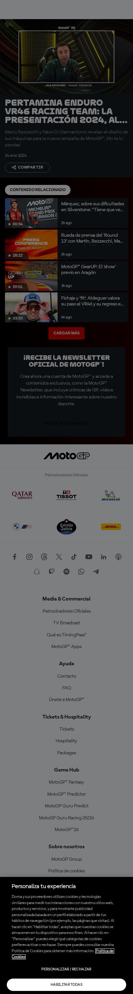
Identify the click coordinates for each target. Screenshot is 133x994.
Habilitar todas (66, 985)
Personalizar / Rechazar (66, 969)
